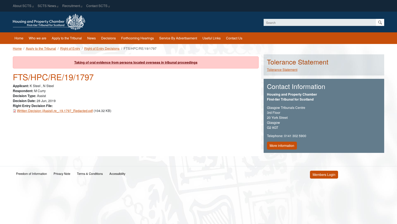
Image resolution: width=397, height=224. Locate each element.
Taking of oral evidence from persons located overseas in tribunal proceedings (135, 62)
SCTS (47, 5)
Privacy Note (62, 173)
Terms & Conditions (90, 173)
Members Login (324, 174)
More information (282, 145)
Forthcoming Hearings (137, 38)
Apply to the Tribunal (67, 38)
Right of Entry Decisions (102, 48)
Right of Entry (70, 48)
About (22, 5)
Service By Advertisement (178, 38)
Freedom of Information (31, 173)
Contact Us (234, 38)
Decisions (108, 38)
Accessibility (117, 173)
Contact (97, 5)
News (91, 38)
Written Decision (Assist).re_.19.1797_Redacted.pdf (55, 110)
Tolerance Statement (282, 69)
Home (18, 38)
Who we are (37, 38)
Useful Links (211, 38)
